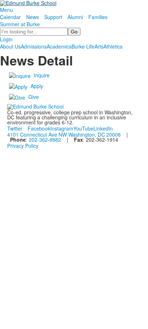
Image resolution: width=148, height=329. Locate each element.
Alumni (75, 16)
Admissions (34, 46)
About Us (10, 46)
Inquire (42, 75)
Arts (98, 46)
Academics (59, 46)
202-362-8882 (45, 139)
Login (6, 39)
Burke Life (82, 46)
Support (53, 16)
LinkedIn (103, 128)
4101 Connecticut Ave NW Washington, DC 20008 (64, 134)
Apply (37, 86)
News (32, 16)
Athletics (112, 46)
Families (97, 16)
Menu (6, 9)
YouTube (83, 128)
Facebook (39, 128)
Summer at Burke (20, 24)
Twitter (14, 128)
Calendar (10, 16)
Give (33, 96)
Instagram (61, 128)
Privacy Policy (22, 145)
